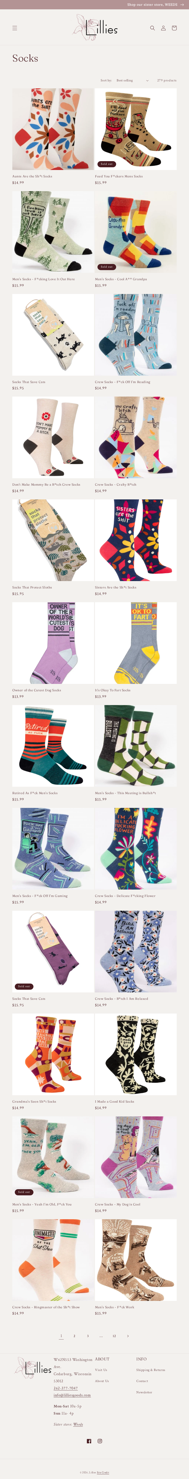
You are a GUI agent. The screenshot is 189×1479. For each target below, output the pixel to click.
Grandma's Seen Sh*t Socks (34, 1101)
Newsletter (144, 1392)
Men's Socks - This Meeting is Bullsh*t (125, 793)
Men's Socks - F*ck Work (114, 1307)
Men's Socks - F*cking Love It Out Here (43, 279)
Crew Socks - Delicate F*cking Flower (125, 896)
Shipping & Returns (150, 1370)
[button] (14, 28)
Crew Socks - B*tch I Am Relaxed (121, 999)
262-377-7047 (66, 1388)
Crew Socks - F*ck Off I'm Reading (122, 382)
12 (114, 1336)
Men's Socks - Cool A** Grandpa (121, 279)
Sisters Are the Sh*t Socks (116, 587)
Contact (142, 1381)
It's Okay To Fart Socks (113, 690)
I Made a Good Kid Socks (114, 1101)
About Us (102, 1381)
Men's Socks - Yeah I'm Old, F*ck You (42, 1204)
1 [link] (61, 1336)
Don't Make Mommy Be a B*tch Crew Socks (46, 484)
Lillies (93, 1472)
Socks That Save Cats (29, 382)
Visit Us (101, 1370)
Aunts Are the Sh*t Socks (32, 176)
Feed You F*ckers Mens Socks (119, 176)
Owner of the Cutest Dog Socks (36, 690)
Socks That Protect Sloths (32, 587)
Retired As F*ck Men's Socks (35, 793)
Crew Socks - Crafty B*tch (116, 484)
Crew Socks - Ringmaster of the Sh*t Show (46, 1307)
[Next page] (127, 1336)
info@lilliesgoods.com (72, 1395)
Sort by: (106, 80)
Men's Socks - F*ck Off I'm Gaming (40, 896)
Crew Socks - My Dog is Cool (117, 1204)
